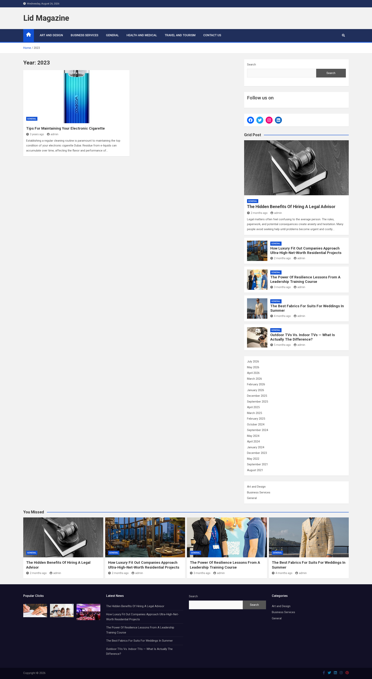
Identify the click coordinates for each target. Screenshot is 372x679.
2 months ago (259, 212)
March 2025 (254, 413)
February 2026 (256, 384)
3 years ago (37, 134)
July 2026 (253, 361)
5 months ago (282, 344)
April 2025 (253, 407)
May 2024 (253, 436)
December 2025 (257, 396)
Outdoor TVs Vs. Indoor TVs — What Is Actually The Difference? (302, 337)
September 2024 (257, 430)
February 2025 (256, 418)
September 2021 (257, 464)
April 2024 (253, 441)
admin (54, 134)
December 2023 (257, 453)
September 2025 (257, 401)
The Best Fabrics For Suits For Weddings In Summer (307, 308)
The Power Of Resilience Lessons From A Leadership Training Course (305, 279)
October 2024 (255, 424)
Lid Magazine (46, 18)
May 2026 (253, 367)
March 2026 (254, 378)
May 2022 (253, 458)
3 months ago (282, 287)
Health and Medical (142, 35)
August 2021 (255, 470)
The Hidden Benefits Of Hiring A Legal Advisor (291, 206)
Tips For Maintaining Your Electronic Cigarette (65, 128)
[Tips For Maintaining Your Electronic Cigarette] (76, 96)
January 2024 (255, 447)
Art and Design (51, 35)
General (112, 35)
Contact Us (212, 35)
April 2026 (253, 373)
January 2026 (255, 390)
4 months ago (282, 316)
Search (251, 64)
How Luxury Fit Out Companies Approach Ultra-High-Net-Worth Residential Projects (305, 250)
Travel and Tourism (180, 35)
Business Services (84, 35)
